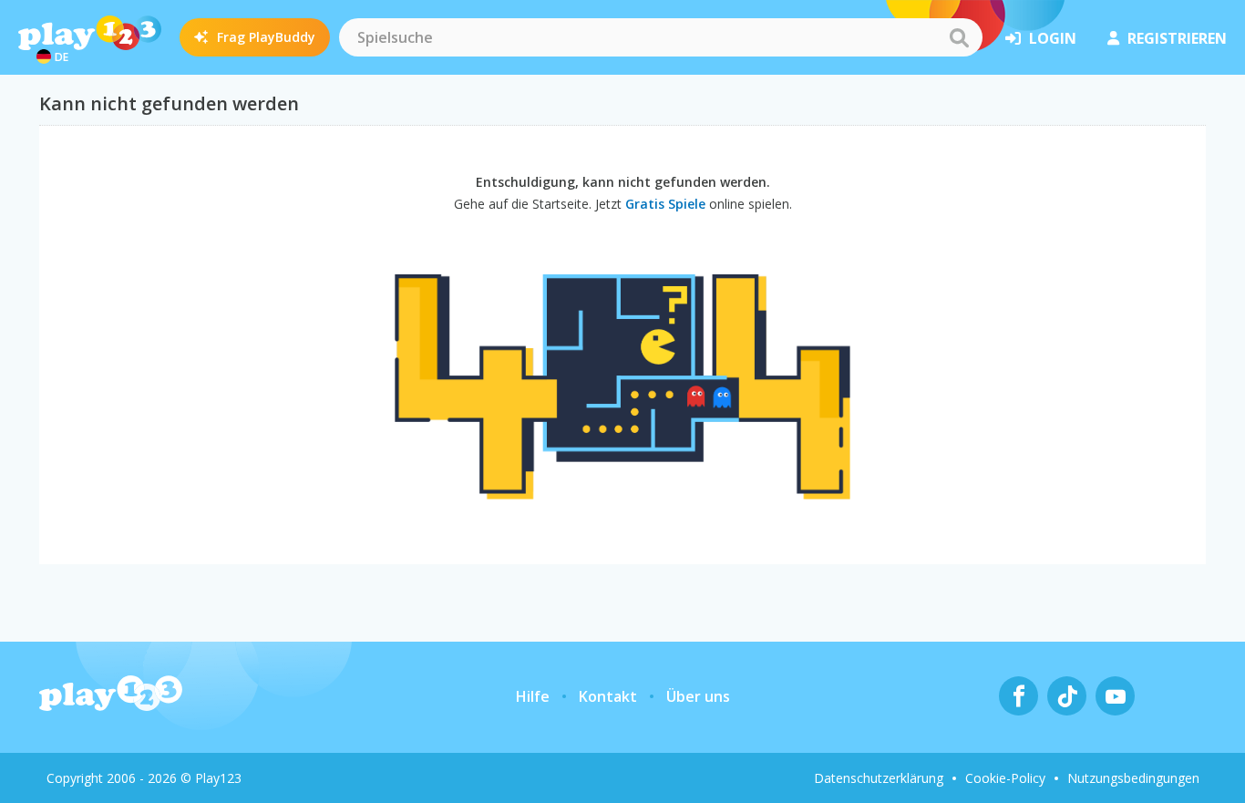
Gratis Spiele (665, 203)
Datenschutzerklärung (878, 778)
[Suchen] (959, 37)
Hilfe (533, 696)
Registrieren (1177, 38)
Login (1052, 38)
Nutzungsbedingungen (1133, 778)
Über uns (698, 696)
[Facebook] (1018, 695)
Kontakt (608, 696)
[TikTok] (1066, 695)
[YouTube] (1115, 695)
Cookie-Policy (1005, 778)
